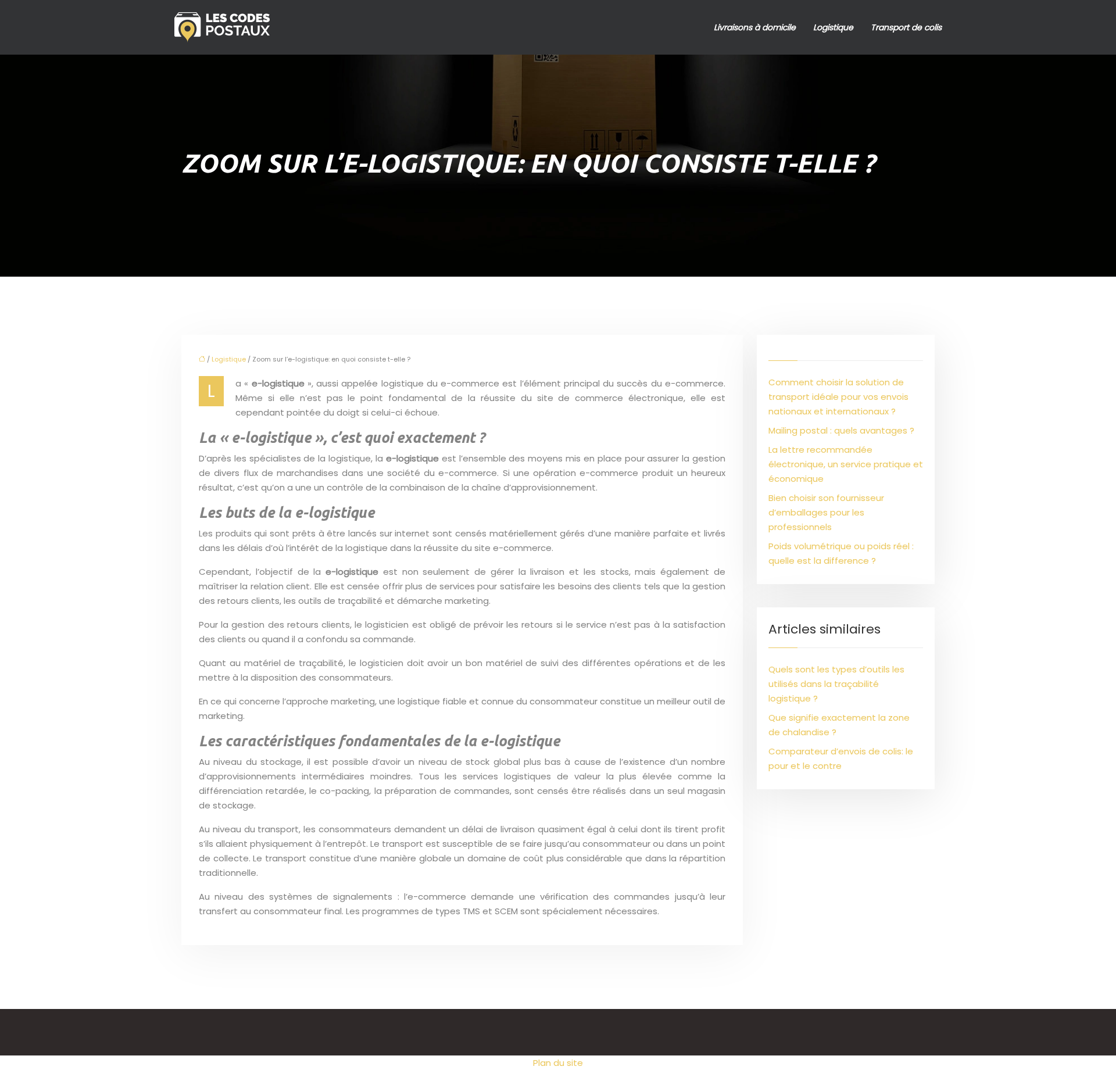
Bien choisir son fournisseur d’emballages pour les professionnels (826, 512)
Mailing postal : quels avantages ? (841, 430)
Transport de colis (906, 27)
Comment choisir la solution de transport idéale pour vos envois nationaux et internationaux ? (838, 396)
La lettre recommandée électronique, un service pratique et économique (845, 464)
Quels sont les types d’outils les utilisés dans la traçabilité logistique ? (836, 683)
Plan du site (558, 1063)
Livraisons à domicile (755, 27)
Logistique (833, 27)
